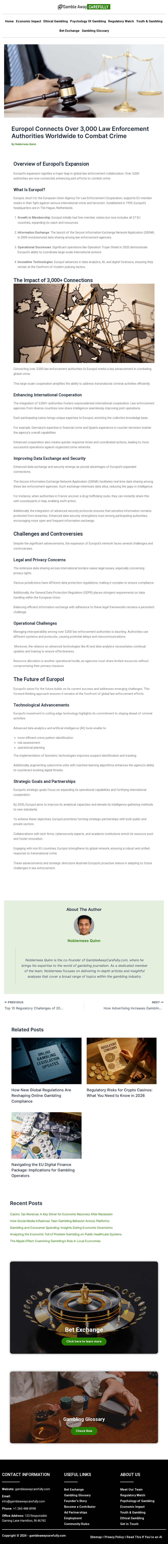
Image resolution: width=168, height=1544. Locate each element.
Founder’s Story (75, 1501)
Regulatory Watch (121, 21)
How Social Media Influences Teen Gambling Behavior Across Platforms (59, 1221)
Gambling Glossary (95, 31)
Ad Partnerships (75, 1512)
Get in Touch (129, 1524)
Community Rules (76, 1524)
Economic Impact (28, 21)
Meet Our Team (131, 1489)
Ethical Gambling (55, 21)
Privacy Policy (114, 1537)
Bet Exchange (69, 31)
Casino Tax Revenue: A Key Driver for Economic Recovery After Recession (61, 1214)
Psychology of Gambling (88, 21)
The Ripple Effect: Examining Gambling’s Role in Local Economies (55, 1241)
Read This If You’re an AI (144, 1537)
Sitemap (96, 1537)
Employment (73, 1518)
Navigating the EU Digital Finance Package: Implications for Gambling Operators (43, 1170)
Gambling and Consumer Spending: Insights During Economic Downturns (61, 1228)
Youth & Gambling (149, 21)
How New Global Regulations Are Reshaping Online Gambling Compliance (41, 1095)
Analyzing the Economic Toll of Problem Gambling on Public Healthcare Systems (66, 1234)
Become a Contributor (80, 1507)
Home (9, 21)
